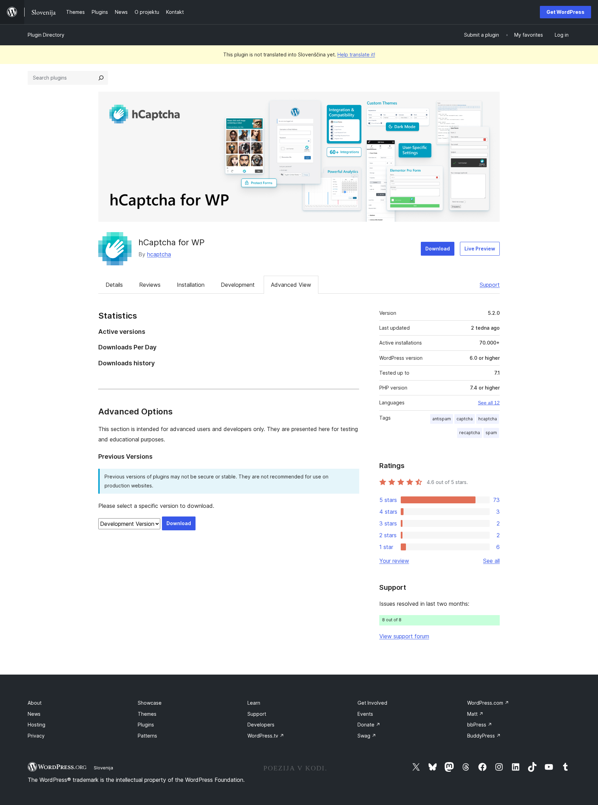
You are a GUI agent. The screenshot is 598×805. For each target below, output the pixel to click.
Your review (394, 560)
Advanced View (291, 284)
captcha (464, 418)
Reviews (150, 284)
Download (437, 248)
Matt (475, 714)
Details (114, 284)
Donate (368, 725)
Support (490, 284)
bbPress (479, 725)
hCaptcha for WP (171, 242)
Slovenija (103, 767)
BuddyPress (484, 736)
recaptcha (469, 432)
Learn (253, 703)
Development (238, 284)
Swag (366, 736)
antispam (441, 418)
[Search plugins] (101, 78)
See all (491, 560)
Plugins (146, 725)
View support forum (404, 636)
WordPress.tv (265, 736)
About (35, 703)
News (34, 714)
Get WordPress (565, 12)
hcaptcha (159, 254)
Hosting (36, 725)
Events (365, 714)
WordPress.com (488, 703)
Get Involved (372, 703)
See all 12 (489, 402)
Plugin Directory (46, 35)
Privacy (36, 736)
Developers (260, 725)
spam (491, 432)
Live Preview (479, 248)
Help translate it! (356, 54)
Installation (191, 284)
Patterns (147, 736)
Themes (147, 714)
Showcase (150, 703)
